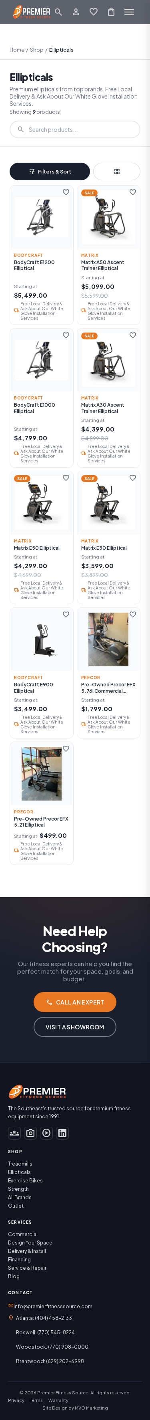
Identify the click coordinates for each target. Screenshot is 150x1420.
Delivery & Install (27, 1251)
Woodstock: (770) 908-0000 (52, 1347)
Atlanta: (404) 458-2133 (44, 1318)
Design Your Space (30, 1243)
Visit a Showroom (75, 1027)
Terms (36, 1400)
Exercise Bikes (25, 1181)
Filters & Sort (49, 171)
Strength (18, 1189)
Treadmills (20, 1164)
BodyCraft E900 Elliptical (33, 688)
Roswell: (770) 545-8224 (45, 1332)
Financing (19, 1260)
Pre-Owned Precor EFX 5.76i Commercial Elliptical (108, 688)
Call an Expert (75, 1002)
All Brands (20, 1197)
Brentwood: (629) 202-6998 (50, 1361)
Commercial (23, 1234)
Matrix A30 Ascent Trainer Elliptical (102, 408)
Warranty (58, 1400)
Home (17, 49)
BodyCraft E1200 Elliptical (34, 265)
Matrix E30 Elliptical (104, 548)
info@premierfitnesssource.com (50, 1305)
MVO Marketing (91, 1407)
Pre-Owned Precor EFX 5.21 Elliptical (41, 822)
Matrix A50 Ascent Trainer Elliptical (102, 265)
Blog (14, 1276)
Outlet (16, 1206)
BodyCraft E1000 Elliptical (34, 408)
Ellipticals (19, 1172)
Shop (37, 49)
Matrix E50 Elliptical (37, 548)
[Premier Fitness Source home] (32, 12)
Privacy (16, 1400)
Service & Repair (27, 1268)
